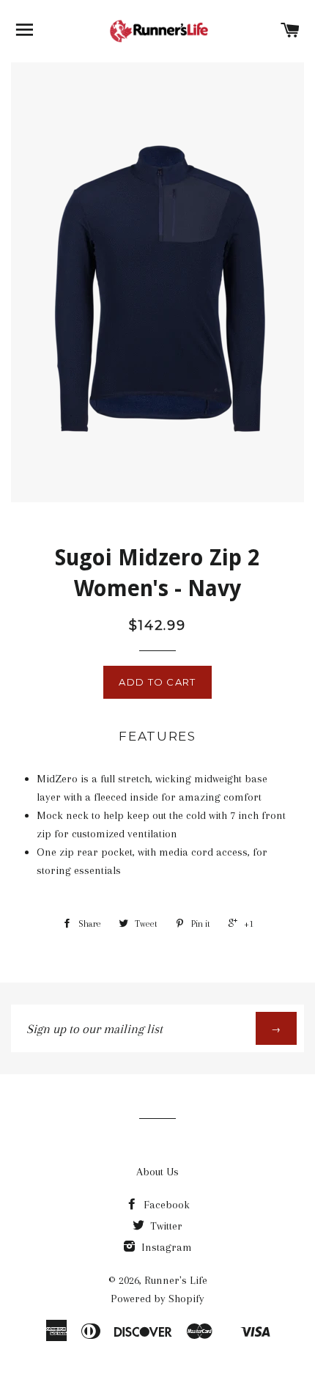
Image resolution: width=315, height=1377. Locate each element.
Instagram (165, 1247)
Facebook (165, 1204)
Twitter (164, 1226)
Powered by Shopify (157, 1298)
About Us (157, 1171)
